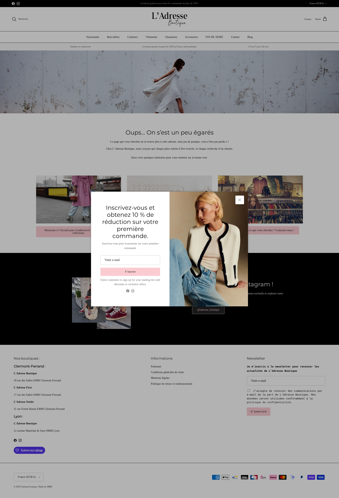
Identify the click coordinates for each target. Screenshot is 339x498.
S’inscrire (130, 271)
